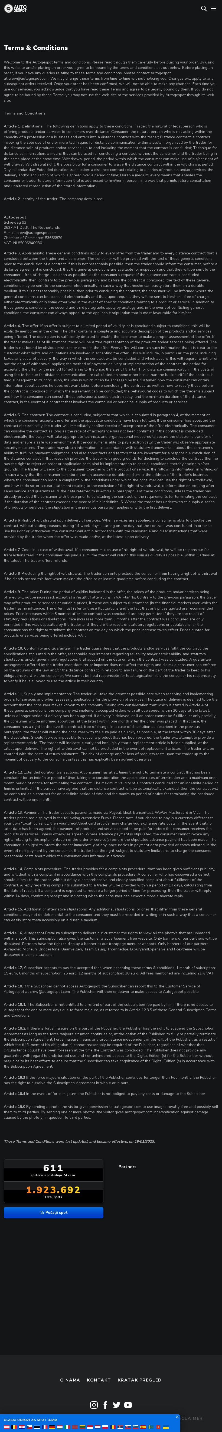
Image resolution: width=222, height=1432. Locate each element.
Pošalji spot (56, 1212)
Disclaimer (188, 1418)
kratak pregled (140, 1380)
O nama (70, 1380)
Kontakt (99, 1380)
